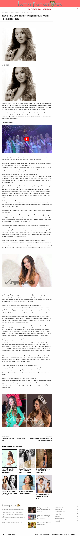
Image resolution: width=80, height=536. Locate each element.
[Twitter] (7, 23)
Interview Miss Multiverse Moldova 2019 (44, 523)
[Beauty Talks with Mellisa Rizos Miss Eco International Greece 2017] (9, 482)
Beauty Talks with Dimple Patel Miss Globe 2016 (13, 439)
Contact (73, 534)
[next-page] (51, 446)
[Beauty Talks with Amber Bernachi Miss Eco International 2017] (44, 458)
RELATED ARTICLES (7, 446)
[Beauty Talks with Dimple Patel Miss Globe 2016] (27, 482)
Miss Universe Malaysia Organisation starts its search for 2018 (43, 516)
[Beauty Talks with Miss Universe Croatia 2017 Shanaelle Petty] (9, 458)
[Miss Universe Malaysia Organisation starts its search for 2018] (32, 517)
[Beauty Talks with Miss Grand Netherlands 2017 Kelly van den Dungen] (27, 458)
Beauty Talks (47, 9)
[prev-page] (49, 446)
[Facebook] (3, 23)
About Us (66, 534)
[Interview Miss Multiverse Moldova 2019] (32, 525)
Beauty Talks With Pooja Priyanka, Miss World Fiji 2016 (42, 496)
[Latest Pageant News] (40, 3)
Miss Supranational (59, 519)
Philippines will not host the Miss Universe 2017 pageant (43, 509)
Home (3, 12)
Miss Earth (57, 521)
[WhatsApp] (14, 23)
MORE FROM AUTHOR (17, 446)
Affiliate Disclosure (57, 534)
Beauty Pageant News (34, 9)
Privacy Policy (47, 534)
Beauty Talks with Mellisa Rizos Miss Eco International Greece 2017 (41, 439)
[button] (77, 9)
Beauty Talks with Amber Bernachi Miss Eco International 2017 (43, 470)
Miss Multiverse (59, 507)
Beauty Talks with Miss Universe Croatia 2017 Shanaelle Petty (8, 470)
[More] (17, 23)
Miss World (57, 516)
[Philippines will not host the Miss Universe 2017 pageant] (32, 510)
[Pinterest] (10, 23)
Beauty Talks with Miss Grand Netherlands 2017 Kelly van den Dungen (25, 470)
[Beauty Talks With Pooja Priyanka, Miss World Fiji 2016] (44, 484)
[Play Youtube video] (27, 139)
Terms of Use (38, 534)
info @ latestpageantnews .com (14, 522)
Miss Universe (58, 509)
